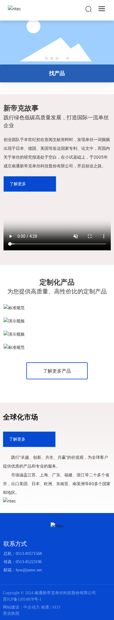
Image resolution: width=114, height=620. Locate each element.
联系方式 (15, 544)
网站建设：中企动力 (22, 607)
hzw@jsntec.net (29, 570)
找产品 (57, 73)
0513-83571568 (29, 553)
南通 (45, 607)
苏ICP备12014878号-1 (22, 599)
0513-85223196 (29, 562)
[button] (46, 58)
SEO (56, 607)
